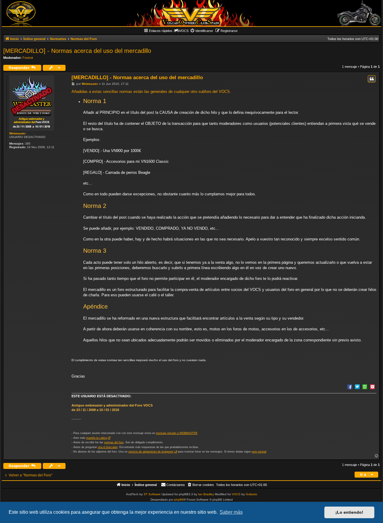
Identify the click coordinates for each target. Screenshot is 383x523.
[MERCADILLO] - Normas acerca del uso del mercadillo (77, 50)
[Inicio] (191, 13)
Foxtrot (27, 57)
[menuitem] (201, 30)
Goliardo (251, 494)
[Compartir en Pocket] (372, 386)
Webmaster (17, 133)
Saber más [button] (231, 512)
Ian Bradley (206, 494)
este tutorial (259, 451)
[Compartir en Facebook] (349, 386)
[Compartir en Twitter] (357, 386)
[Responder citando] (372, 78)
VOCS (236, 494)
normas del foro (114, 442)
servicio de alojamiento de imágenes (151, 451)
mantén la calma (96, 437)
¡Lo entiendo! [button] (349, 512)
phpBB (179, 499)
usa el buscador (108, 447)
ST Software (152, 494)
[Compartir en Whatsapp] (364, 386)
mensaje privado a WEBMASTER (176, 433)
